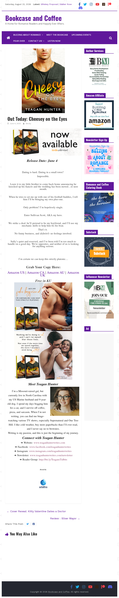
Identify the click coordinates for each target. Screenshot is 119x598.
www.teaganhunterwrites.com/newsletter (51, 455)
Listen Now (54, 40)
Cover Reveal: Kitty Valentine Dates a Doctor (36, 511)
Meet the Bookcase (57, 34)
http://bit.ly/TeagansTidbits (53, 459)
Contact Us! (35, 40)
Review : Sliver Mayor (65, 518)
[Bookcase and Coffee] (8, 38)
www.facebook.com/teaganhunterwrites (50, 446)
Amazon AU (55, 272)
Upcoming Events (81, 34)
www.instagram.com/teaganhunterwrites (50, 451)
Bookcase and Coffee (33, 18)
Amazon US (16, 272)
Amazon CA (35, 272)
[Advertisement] (99, 377)
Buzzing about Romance (27, 34)
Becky (28, 124)
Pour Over (19, 40)
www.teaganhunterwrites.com (49, 442)
